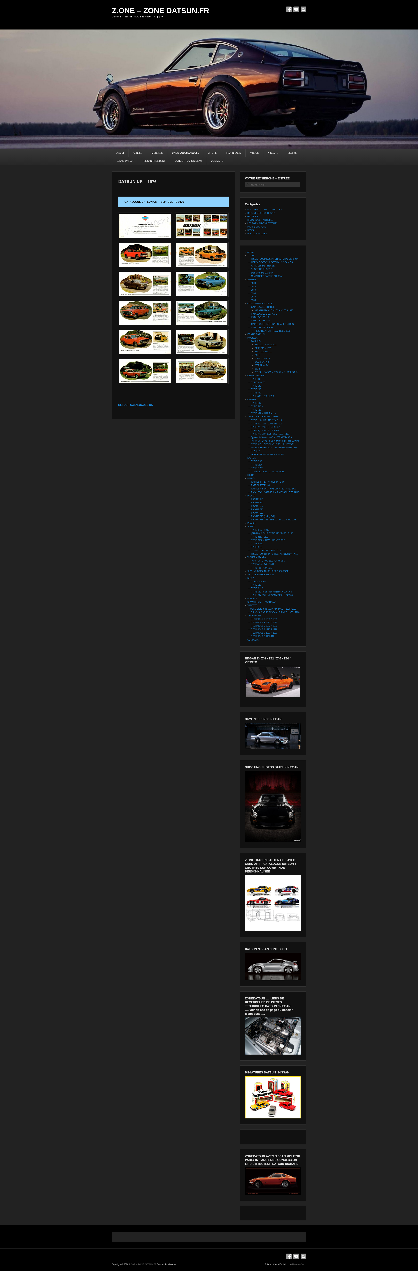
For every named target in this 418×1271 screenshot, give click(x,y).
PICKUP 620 (257, 513)
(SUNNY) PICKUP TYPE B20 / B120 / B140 (272, 533)
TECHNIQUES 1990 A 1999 (264, 629)
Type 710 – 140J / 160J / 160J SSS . (268, 561)
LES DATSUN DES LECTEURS (262, 223)
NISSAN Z (273, 153)
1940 (253, 286)
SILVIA (250, 578)
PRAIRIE (251, 523)
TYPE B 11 (256, 547)
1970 (253, 297)
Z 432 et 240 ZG (262, 358)
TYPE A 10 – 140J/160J (262, 564)
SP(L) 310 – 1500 (263, 348)
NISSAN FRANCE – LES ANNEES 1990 (274, 310)
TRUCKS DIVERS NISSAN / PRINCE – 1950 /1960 (271, 609)
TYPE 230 (256, 389)
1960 (253, 293)
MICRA (250, 475)
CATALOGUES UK (260, 317)
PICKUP (251, 496)
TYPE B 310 (257, 543)
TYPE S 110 (257, 588)
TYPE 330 (256, 393)
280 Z (257, 369)
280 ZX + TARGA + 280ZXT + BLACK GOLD (276, 372)
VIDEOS (254, 153)
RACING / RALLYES (257, 233)
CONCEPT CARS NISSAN (188, 161)
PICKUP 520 (257, 509)
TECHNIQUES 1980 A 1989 (264, 626)
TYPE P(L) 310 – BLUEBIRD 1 (265, 427)
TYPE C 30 (256, 461)
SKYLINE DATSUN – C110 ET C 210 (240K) (268, 571)
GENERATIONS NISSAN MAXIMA (267, 454)
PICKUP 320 (257, 506)
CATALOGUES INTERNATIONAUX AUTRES (272, 324)
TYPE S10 (256, 585)
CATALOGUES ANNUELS (185, 153)
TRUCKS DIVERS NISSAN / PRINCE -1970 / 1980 (275, 612)
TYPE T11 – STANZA (261, 568)
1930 (253, 283)
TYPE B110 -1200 (259, 537)
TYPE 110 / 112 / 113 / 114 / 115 (266, 420)
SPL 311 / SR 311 (263, 351)
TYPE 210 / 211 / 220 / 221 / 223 (266, 423)
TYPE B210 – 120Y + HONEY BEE (268, 540)
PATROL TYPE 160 (260, 485)
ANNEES (137, 153)
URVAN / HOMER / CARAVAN (261, 602)
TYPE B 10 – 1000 (260, 530)
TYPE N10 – (257, 410)
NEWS (250, 230)
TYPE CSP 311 (258, 581)
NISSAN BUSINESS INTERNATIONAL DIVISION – (275, 259)
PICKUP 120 (257, 499)
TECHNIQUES (233, 153)
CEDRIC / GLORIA (256, 375)
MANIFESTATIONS (256, 227)
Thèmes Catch (299, 1264)
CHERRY (251, 399)
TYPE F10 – (257, 406)
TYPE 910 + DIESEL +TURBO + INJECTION (272, 444)
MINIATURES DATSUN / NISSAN (267, 276)
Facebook (289, 9)
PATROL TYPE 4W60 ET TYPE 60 (267, 482)
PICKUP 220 (257, 502)
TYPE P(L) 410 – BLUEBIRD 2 (265, 430)
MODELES (157, 153)
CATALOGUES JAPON (262, 327)
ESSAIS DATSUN (125, 161)
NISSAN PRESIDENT (154, 161)
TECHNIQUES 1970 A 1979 (264, 622)
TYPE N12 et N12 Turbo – (263, 413)
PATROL (251, 478)
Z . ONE (212, 153)
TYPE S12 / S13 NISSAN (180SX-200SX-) (271, 592)
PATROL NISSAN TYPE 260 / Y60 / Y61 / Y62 (273, 489)
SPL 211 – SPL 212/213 (266, 344)
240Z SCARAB (262, 362)
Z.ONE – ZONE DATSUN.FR (160, 10)
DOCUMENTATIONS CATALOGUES (264, 209)
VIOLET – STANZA (256, 557)
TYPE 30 (255, 379)
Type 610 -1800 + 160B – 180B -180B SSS (271, 437)
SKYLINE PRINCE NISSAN (260, 574)
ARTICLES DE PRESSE (263, 266)
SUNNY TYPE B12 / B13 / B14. (266, 550)
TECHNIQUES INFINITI (262, 636)
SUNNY (251, 526)
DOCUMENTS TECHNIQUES (261, 213)
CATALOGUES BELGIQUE (264, 314)
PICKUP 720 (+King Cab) (263, 516)
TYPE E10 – (257, 403)
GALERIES (252, 216)
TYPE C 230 (257, 468)
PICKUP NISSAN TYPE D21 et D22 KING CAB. (274, 519)
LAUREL (251, 458)
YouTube (296, 9)
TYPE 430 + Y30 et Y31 (262, 396)
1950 (253, 290)
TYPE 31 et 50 (258, 382)
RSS (303, 9)
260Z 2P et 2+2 (262, 365)
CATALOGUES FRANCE (263, 307)
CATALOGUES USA (260, 320)
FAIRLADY (256, 341)
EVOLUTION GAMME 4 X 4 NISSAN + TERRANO (275, 492)
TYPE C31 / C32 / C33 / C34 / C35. (268, 471)
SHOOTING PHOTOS (261, 269)
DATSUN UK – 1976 (137, 181)
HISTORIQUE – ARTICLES (260, 220)
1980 (253, 300)
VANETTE (252, 605)
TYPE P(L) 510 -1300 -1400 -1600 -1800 (270, 434)
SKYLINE (292, 153)
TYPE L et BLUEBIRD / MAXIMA (263, 416)
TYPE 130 (256, 386)
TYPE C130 (256, 465)
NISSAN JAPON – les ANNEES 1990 (272, 331)
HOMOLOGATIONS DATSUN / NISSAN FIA (272, 262)
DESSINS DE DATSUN (262, 273)
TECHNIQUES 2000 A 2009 (264, 633)
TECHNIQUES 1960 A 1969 (264, 619)
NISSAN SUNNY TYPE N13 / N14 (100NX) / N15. (274, 554)
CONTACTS (217, 161)
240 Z (257, 355)
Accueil (120, 153)
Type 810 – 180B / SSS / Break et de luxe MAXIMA (275, 441)
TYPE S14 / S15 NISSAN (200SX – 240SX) (272, 595)
